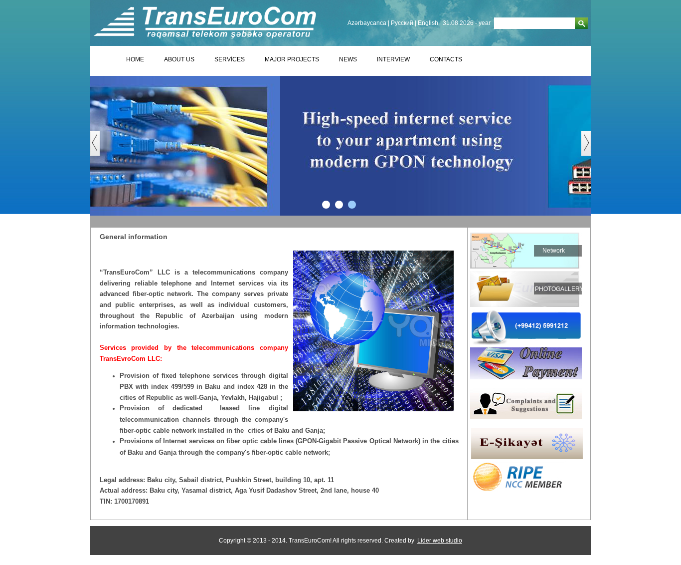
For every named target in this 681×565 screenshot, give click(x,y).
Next (591, 148)
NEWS (348, 59)
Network (553, 250)
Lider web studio (439, 540)
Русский (402, 22)
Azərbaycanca (366, 22)
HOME (135, 59)
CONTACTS (446, 59)
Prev (100, 148)
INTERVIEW (393, 59)
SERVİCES (229, 59)
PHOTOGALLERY (559, 288)
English (428, 22)
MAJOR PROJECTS (292, 59)
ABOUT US (179, 59)
